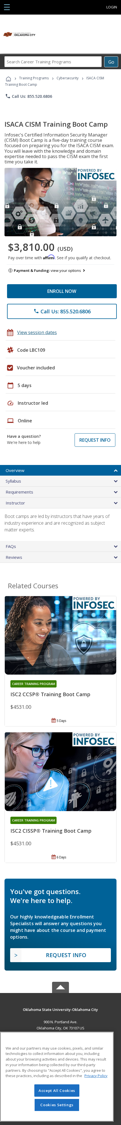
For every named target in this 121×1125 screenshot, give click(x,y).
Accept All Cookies (57, 1090)
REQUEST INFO (95, 440)
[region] (57, 1077)
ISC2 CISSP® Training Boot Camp (50, 830)
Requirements (19, 492)
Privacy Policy (95, 1075)
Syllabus (13, 481)
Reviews (14, 557)
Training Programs (34, 78)
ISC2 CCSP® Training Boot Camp (50, 694)
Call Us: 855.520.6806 (28, 96)
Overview (15, 470)
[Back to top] (60, 1009)
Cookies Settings (56, 1104)
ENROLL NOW (61, 291)
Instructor (15, 503)
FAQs (11, 546)
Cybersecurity (68, 78)
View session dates (37, 332)
